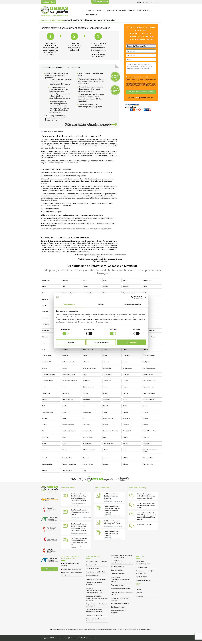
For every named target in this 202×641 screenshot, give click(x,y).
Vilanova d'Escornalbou (69, 464)
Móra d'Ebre (86, 399)
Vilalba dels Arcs (148, 458)
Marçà (105, 387)
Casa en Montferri (92, 565)
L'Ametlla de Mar (46, 355)
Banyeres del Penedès (68, 293)
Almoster (85, 286)
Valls (124, 449)
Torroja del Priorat (108, 443)
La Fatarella (106, 362)
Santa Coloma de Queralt (150, 431)
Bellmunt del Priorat (129, 293)
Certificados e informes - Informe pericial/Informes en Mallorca (80, 512)
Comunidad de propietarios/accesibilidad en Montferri (120, 579)
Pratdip (105, 412)
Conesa (146, 311)
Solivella (125, 437)
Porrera (146, 406)
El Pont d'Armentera (149, 330)
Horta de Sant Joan (88, 349)
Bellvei (145, 293)
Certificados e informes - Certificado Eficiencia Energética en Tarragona (79, 541)
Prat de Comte (87, 412)
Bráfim (44, 305)
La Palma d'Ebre (127, 368)
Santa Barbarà (127, 431)
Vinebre (44, 470)
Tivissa (64, 443)
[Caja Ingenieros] (132, 103)
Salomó (146, 424)
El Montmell (45, 330)
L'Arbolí (105, 355)
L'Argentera (126, 355)
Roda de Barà (86, 424)
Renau (64, 418)
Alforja (44, 286)
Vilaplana (105, 464)
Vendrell (44, 458)
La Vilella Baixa (107, 380)
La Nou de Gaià (107, 368)
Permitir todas (131, 342)
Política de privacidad (141, 77)
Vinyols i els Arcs (67, 470)
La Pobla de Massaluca (48, 374)
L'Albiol (105, 349)
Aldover (125, 280)
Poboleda (105, 406)
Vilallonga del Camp (47, 464)
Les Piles (44, 387)
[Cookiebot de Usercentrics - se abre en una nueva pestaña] (133, 297)
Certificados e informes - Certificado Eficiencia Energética (112, 496)
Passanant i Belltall (149, 399)
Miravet (105, 393)
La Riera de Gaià (107, 374)
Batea (104, 293)
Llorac (64, 387)
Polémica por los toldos (144, 524)
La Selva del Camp (148, 374)
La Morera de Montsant (89, 368)
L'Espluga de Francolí (149, 355)
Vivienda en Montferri (118, 566)
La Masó (64, 368)
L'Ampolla (65, 355)
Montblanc (45, 399)
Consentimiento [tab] (69, 304)
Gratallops (65, 349)
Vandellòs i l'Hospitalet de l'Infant (151, 450)
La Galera (44, 368)
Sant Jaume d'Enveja (88, 431)
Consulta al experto (142, 567)
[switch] (89, 333)
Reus (84, 418)
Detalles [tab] (101, 304)
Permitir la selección (101, 342)
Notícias (138, 589)
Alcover (105, 280)
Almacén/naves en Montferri (95, 572)
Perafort (64, 406)
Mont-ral (125, 393)
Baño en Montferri (117, 570)
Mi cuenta (49, 569)
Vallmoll (105, 449)
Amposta (125, 286)
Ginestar (146, 343)
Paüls (43, 406)
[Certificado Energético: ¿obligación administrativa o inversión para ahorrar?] (132, 495)
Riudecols (146, 418)
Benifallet (45, 299)
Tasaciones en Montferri (94, 615)
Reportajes (139, 592)
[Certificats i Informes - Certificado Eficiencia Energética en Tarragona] (66, 540)
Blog (139, 2)
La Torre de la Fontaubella (69, 380)
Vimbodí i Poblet (148, 464)
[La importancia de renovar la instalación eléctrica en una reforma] (132, 505)
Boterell (146, 299)
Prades (64, 412)
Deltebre (146, 318)
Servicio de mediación (143, 580)
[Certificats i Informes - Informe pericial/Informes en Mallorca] (66, 511)
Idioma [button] (154, 2)
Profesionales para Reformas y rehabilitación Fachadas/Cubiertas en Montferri (100, 256)
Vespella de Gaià (67, 458)
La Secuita (126, 374)
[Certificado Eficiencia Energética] (99, 495)
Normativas (140, 596)
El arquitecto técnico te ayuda (71, 569)
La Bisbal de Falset (47, 362)
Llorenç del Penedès (88, 387)
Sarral (64, 437)
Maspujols (85, 393)
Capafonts (45, 311)
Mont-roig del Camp (149, 393)
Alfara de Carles (148, 280)
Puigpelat (125, 412)
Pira (84, 406)
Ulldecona (146, 443)
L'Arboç (85, 355)
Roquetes (126, 424)
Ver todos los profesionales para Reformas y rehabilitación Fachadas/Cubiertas (100, 260)
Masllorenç (65, 393)
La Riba (84, 374)
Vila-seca (105, 458)
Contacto (146, 2)
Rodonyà (105, 424)
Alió (63, 286)
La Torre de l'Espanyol (48, 380)
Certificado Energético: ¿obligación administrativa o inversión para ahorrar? (146, 496)
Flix (43, 343)
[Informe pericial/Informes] (99, 522)
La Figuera (146, 362)
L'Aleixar (146, 349)
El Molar (146, 324)
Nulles (125, 399)
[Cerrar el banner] (145, 297)
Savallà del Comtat (88, 437)
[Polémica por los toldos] (132, 526)
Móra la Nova (106, 399)
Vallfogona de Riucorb (89, 449)
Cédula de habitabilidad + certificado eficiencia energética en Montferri (96, 598)
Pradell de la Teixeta (47, 412)
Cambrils (146, 305)
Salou (43, 431)
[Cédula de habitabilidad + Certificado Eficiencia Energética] (99, 508)
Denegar (71, 342)
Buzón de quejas (141, 576)
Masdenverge (46, 393)
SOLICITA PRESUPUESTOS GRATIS (141, 92)
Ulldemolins (45, 449)
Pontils (125, 406)
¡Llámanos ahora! (49, 2)
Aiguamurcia (45, 280)
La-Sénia (125, 380)
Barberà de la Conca (88, 293)
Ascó (43, 293)
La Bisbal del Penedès (68, 362)
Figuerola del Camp (149, 337)
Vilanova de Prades (88, 464)
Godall (44, 349)
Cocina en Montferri (117, 573)
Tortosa (125, 443)
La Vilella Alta (86, 380)
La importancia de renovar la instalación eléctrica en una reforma (146, 505)
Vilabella (125, 458)
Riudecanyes (126, 418)
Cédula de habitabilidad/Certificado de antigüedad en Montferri (95, 590)
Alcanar (85, 280)
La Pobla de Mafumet (149, 368)
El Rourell (45, 337)
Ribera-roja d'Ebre (108, 418)
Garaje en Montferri (92, 568)
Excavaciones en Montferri (120, 603)
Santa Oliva (45, 437)
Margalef (125, 387)
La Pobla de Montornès (68, 374)
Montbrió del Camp (67, 399)
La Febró (125, 362)
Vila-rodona (86, 458)
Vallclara (64, 449)
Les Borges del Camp (149, 380)
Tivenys (44, 443)
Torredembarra (87, 443)
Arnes (145, 286)
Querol (146, 412)
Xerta (84, 470)
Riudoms (44, 424)
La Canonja (86, 362)
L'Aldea (125, 349)
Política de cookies (90, 638)
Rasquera (45, 418)
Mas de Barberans (149, 387)
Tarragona (146, 437)
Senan (104, 437)
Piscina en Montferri (92, 575)
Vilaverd (125, 464)
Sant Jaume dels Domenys (110, 431)
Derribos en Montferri (118, 607)
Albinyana (65, 280)
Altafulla (105, 286)
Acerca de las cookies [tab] (132, 304)
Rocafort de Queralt (68, 424)
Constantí (45, 318)
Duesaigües (45, 324)
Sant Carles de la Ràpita (68, 431)
